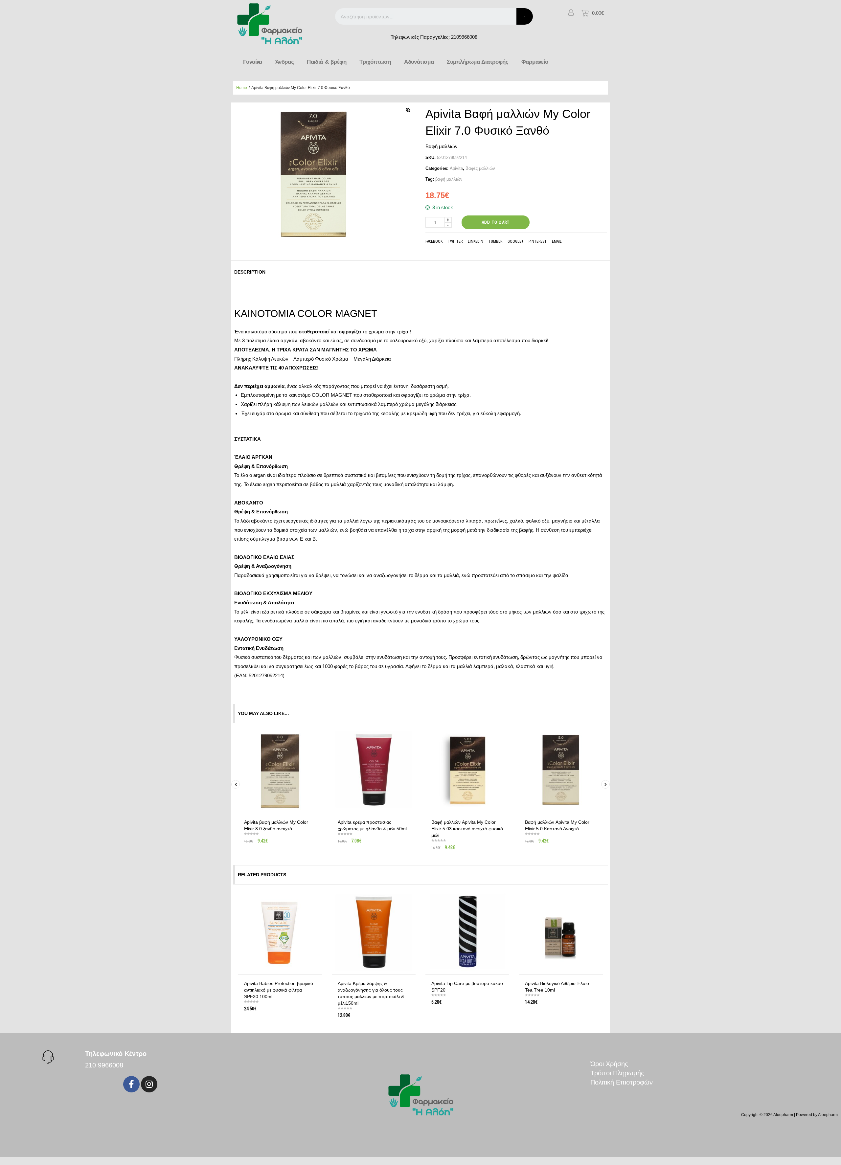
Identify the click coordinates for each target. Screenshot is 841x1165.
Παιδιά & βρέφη (326, 62)
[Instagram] (149, 1084)
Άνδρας (284, 62)
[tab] (252, 272)
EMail (557, 241)
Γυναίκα (252, 62)
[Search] (524, 16)
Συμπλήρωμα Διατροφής (477, 62)
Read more (282, 846)
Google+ (515, 241)
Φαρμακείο (534, 62)
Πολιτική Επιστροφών (621, 1082)
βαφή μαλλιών (449, 179)
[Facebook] (131, 1084)
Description (249, 272)
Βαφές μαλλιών (480, 168)
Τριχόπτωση (375, 62)
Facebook (434, 241)
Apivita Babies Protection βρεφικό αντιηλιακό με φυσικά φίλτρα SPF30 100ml (278, 990)
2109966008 (464, 37)
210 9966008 (104, 1065)
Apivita (456, 168)
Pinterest (538, 241)
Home (241, 87)
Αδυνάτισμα (419, 62)
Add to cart (496, 222)
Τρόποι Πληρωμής (617, 1073)
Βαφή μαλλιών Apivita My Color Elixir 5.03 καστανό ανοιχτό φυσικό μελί (467, 828)
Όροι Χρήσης (609, 1064)
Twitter (455, 241)
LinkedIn (475, 241)
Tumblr (495, 241)
